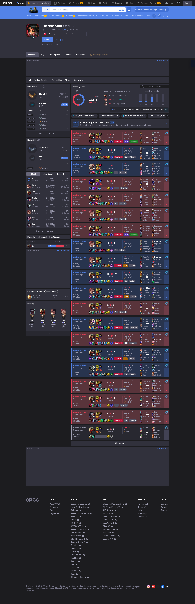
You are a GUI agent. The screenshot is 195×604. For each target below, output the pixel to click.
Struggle (124, 188)
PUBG (73, 520)
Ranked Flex (62, 174)
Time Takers (76, 555)
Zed (33, 191)
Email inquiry (143, 513)
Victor (132, 157)
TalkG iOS (107, 532)
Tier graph (60, 40)
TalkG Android (109, 529)
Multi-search (137, 15)
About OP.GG (55, 504)
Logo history (55, 513)
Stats (127, 15)
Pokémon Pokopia (78, 529)
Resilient (123, 172)
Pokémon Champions (80, 513)
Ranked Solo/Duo (48, 174)
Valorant (74, 517)
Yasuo (34, 217)
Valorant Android (110, 517)
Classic (70, 15)
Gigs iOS (106, 526)
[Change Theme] (172, 3)
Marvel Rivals (76, 532)
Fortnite (74, 545)
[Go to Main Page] (7, 3)
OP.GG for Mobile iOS (111, 507)
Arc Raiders (76, 536)
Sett (33, 211)
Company (54, 507)
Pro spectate (116, 15)
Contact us (142, 517)
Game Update (152, 15)
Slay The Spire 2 (78, 539)
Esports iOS (108, 539)
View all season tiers (46, 134)
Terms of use (143, 507)
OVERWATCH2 (77, 526)
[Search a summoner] (122, 9)
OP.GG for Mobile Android (113, 504)
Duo (72, 564)
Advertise (165, 507)
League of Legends (39, 3)
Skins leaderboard (86, 15)
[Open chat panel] (193, 63)
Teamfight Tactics (78, 507)
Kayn (34, 224)
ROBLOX (74, 523)
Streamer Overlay (78, 577)
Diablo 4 (74, 548)
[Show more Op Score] (166, 110)
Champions (40, 15)
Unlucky (123, 204)
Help (140, 510)
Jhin (33, 204)
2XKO (73, 552)
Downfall (123, 219)
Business (165, 504)
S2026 (33, 174)
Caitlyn (34, 198)
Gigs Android (108, 523)
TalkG (73, 567)
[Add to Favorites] (73, 26)
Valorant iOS (108, 520)
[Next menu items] (154, 15)
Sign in (187, 3)
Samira (34, 185)
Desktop (74, 558)
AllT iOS (106, 513)
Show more (120, 443)
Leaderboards (102, 15)
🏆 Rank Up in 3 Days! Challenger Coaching (135, 10)
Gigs (73, 574)
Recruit (164, 510)
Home (28, 15)
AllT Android (108, 510)
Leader (132, 266)
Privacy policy (144, 504)
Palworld (74, 510)
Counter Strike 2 (78, 542)
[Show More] (166, 3)
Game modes (56, 15)
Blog (51, 510)
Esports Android (109, 536)
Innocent (134, 141)
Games (74, 561)
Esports (74, 571)
